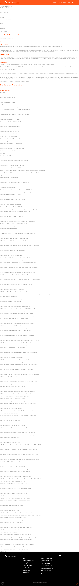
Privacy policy (41, 580)
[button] (2, 583)
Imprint (36, 580)
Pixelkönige (2, 86)
